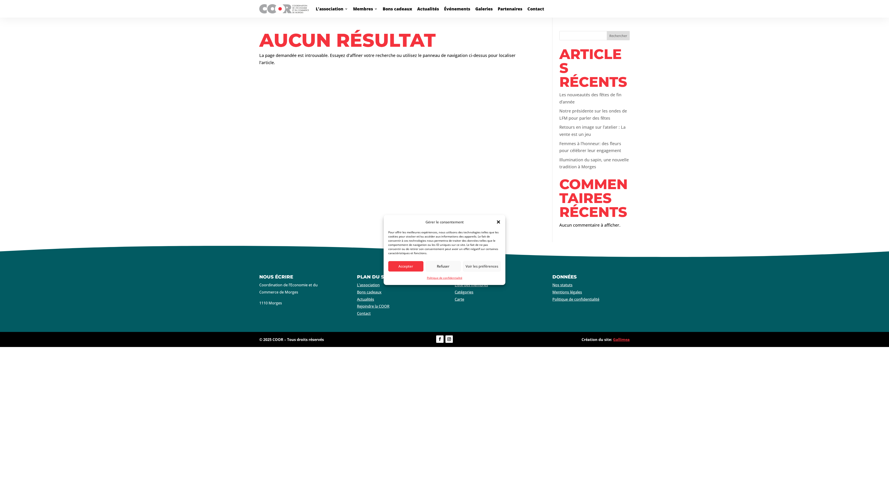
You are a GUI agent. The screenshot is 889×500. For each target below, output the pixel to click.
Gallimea (621, 339)
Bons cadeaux (397, 9)
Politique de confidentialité (444, 278)
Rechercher (618, 36)
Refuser (443, 266)
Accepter (405, 266)
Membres (363, 9)
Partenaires (510, 9)
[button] (498, 222)
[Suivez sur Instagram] (449, 339)
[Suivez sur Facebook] (440, 339)
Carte (459, 299)
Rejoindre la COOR (373, 306)
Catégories (464, 292)
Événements (457, 9)
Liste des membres (471, 285)
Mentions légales (567, 292)
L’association (329, 9)
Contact (535, 9)
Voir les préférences (482, 266)
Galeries (484, 9)
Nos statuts (562, 285)
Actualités (428, 9)
